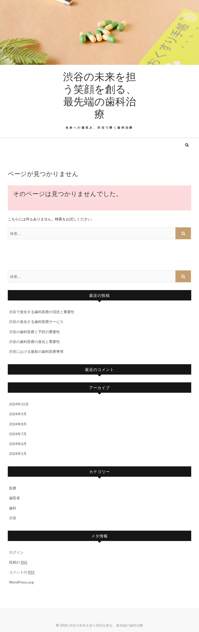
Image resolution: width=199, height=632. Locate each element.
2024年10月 (19, 404)
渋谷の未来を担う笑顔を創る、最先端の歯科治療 (99, 95)
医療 (12, 488)
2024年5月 (18, 453)
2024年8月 (18, 424)
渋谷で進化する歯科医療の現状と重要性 (41, 312)
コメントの (21, 572)
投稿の (18, 562)
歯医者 (14, 498)
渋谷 (12, 518)
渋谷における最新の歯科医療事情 (36, 351)
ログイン (16, 552)
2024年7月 (18, 434)
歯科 (12, 508)
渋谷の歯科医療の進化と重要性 (34, 341)
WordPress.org (21, 582)
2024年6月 (18, 443)
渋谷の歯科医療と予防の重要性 (34, 331)
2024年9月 (18, 414)
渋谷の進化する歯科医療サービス (36, 321)
